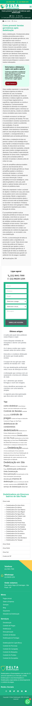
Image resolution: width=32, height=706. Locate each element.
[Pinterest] (21, 691)
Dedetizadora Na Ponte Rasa (15, 522)
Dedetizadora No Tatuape (14, 540)
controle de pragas (19, 230)
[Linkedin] (18, 691)
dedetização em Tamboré (15, 466)
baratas (15, 38)
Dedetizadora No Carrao (14, 535)
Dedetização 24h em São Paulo (11, 453)
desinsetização (17, 476)
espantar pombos (13, 484)
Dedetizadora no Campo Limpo (19, 442)
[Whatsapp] (2, 575)
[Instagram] (6, 691)
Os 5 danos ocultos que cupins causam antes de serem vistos (15, 349)
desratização (8, 479)
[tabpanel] (16, 522)
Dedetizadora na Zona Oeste (11, 440)
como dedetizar (11, 406)
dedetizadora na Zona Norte (21, 438)
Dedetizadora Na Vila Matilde (15, 527)
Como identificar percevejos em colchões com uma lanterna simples (15, 388)
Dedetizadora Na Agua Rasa (15, 514)
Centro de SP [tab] (7, 556)
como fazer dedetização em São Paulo (17, 408)
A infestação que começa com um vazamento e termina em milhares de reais (16, 375)
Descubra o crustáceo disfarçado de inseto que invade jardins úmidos (15, 356)
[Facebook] (10, 691)
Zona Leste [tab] (6, 501)
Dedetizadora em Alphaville (15, 433)
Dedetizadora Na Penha (14, 520)
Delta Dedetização (11, 471)
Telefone (8, 566)
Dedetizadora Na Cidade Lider (16, 516)
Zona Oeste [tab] (6, 544)
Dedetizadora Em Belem (14, 507)
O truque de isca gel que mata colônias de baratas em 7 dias (14, 363)
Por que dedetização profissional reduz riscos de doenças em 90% (15, 368)
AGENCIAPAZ (19, 702)
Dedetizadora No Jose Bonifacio (16, 538)
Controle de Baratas (13, 411)
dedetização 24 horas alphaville (16, 451)
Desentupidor (10, 476)
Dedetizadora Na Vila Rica (14, 531)
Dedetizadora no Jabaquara (10, 444)
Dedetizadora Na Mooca (14, 518)
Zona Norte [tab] (6, 548)
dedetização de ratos (22, 457)
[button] (30, 6)
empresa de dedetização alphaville (21, 481)
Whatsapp (9, 575)
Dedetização (15, 447)
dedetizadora (11, 430)
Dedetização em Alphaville (10, 459)
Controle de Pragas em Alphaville (19, 418)
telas (21, 139)
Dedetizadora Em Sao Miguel (15, 512)
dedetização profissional (16, 469)
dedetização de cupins (10, 457)
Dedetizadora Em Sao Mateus (15, 509)
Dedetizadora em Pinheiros (10, 435)
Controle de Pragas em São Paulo (12, 421)
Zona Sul (25, 487)
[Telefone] (2, 567)
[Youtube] (25, 691)
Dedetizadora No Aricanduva (15, 533)
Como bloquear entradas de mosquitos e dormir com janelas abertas (15, 342)
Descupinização (10, 474)
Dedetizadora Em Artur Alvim (15, 505)
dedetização (11, 34)
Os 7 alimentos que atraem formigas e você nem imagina (14, 382)
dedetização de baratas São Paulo (16, 455)
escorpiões (6, 484)
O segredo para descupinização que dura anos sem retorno (15, 395)
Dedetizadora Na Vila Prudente (16, 529)
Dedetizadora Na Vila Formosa (16, 525)
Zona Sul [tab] (6, 552)
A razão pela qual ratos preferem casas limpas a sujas (15, 336)
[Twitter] (14, 691)
